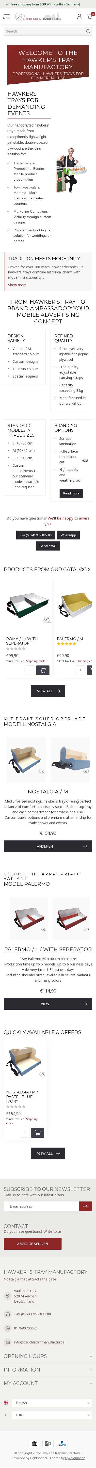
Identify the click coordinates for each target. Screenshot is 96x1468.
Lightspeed (38, 1458)
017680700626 (26, 1328)
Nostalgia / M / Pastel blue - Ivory (22, 1097)
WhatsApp (68, 535)
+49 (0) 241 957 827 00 (35, 535)
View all (45, 1153)
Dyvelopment (75, 1458)
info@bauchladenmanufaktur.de (39, 1342)
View (45, 1003)
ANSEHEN (45, 846)
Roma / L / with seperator (22, 641)
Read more (71, 493)
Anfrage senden (32, 1243)
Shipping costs (35, 661)
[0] (89, 16)
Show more (17, 285)
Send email (48, 546)
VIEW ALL (45, 691)
